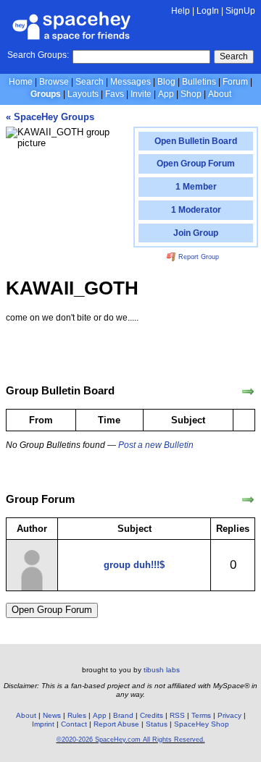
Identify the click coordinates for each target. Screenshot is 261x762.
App (166, 94)
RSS (177, 715)
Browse (54, 82)
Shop (191, 94)
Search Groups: (38, 55)
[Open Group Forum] (248, 500)
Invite (141, 94)
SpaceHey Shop (201, 724)
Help (180, 11)
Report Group (197, 257)
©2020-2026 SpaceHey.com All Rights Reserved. (131, 739)
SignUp (240, 11)
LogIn (207, 11)
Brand (123, 715)
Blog (166, 82)
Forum (235, 82)
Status (156, 724)
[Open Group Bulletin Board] (248, 391)
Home (21, 82)
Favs (114, 94)
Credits (151, 715)
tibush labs (162, 670)
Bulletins (199, 82)
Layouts (83, 94)
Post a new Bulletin (156, 445)
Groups (45, 94)
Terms (201, 715)
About (219, 94)
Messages (130, 82)
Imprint (43, 724)
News (52, 715)
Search (234, 56)
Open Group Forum (52, 609)
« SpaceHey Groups (50, 116)
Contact (74, 724)
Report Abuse (116, 724)
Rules (76, 715)
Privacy (229, 715)
